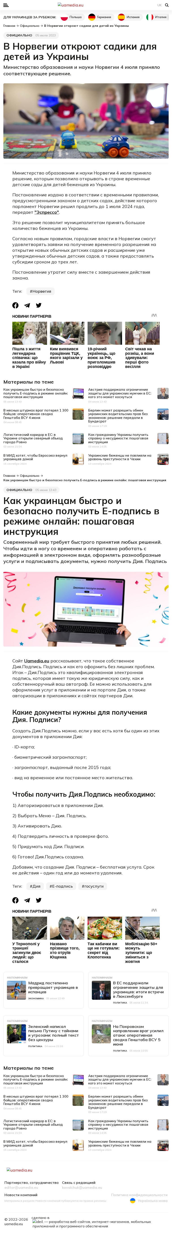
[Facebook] (15, 305)
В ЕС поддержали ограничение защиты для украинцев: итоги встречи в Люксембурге (138, 989)
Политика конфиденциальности (139, 1195)
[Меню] (6, 5)
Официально (19, 35)
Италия (160, 17)
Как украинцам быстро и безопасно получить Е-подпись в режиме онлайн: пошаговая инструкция (35, 393)
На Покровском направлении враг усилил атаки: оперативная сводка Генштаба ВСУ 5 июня (138, 1035)
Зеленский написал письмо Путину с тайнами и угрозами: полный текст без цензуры (53, 1033)
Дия (36, 886)
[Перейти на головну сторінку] (86, 5)
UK (159, 5)
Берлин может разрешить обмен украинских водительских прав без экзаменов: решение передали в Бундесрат (118, 416)
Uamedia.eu (36, 661)
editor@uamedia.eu (21, 1188)
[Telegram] (27, 305)
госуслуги (94, 886)
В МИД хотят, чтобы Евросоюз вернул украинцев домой (35, 457)
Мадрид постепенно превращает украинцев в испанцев (53, 987)
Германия (104, 17)
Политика (120, 1002)
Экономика (36, 998)
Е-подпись (62, 886)
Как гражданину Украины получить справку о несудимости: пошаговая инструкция (118, 438)
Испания (133, 17)
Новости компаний (20, 1195)
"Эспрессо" (46, 212)
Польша (76, 17)
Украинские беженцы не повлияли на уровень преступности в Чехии (119, 457)
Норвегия (41, 291)
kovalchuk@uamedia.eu (82, 1188)
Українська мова (153, 1200)
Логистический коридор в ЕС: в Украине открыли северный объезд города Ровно (33, 438)
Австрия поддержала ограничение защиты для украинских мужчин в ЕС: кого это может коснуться (119, 393)
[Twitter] (38, 305)
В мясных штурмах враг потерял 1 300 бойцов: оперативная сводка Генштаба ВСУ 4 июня (35, 414)
